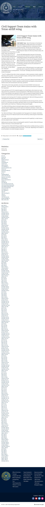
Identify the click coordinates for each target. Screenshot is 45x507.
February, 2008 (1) (4, 455)
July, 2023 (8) (3, 220)
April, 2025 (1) (4, 210)
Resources (27, 6)
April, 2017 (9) (4, 311)
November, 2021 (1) (5, 242)
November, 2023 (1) (5, 214)
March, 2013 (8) (4, 377)
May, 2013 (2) (4, 374)
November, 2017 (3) (5, 302)
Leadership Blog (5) (5, 174)
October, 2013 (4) (4, 367)
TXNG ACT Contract (16, 485)
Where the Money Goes (17, 477)
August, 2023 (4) (4, 218)
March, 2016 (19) (4, 329)
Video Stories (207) (5, 199)
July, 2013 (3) (3, 371)
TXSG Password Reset (17, 483)
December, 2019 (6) (5, 270)
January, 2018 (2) (4, 299)
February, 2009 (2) (4, 439)
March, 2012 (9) (4, 393)
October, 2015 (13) (4, 335)
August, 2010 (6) (4, 417)
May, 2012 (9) (4, 390)
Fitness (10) (3, 169)
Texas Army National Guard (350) (7, 185)
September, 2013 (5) (5, 369)
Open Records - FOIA (38, 475)
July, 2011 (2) (3, 403)
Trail (13, 481)
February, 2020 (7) (4, 268)
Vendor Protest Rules (28, 479)
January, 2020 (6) (4, 269)
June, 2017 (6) (4, 309)
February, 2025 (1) (4, 212)
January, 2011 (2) (4, 411)
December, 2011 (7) (5, 397)
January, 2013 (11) (4, 379)
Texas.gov (14, 474)
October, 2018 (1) (4, 289)
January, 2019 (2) (4, 285)
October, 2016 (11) (4, 319)
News (34, 6)
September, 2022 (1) (5, 232)
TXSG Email (36, 483)
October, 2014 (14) (4, 351)
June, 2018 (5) (4, 293)
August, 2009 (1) (4, 433)
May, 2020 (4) (4, 263)
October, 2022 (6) (4, 230)
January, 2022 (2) (4, 240)
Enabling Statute (27, 475)
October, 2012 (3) (4, 383)
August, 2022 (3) (4, 233)
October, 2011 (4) (4, 399)
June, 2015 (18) (4, 341)
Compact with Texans (17, 475)
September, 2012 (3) (5, 385)
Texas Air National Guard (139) (7, 183)
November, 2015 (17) (5, 334)
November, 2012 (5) (5, 382)
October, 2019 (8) (4, 273)
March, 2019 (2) (4, 282)
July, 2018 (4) (3, 291)
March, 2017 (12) (4, 313)
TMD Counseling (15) (5, 193)
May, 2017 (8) (4, 310)
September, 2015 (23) (5, 337)
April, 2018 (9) (4, 295)
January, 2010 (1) (4, 426)
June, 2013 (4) (4, 373)
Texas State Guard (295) (6, 187)
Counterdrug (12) (4, 162)
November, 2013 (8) (5, 366)
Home (14, 6)
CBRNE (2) (3, 161)
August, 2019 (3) (4, 275)
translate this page (39, 504)
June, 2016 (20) (4, 325)
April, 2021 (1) (4, 250)
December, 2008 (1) (5, 442)
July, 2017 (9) (3, 307)
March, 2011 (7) (4, 409)
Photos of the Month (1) (6, 179)
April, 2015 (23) (4, 343)
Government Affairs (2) (5, 170)
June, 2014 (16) (4, 357)
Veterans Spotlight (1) (5, 198)
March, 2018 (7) (4, 297)
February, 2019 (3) (4, 283)
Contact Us (41, 6)
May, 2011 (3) (4, 406)
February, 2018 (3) (4, 298)
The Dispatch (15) (4, 189)
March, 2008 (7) (4, 454)
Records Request (38, 474)
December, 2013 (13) (5, 365)
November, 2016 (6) (5, 318)
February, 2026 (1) (4, 206)
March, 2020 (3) (4, 266)
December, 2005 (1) (5, 461)
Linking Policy (15, 479)
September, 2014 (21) (5, 353)
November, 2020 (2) (5, 257)
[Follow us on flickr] (42, 498)
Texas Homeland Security (28, 472)
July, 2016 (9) (3, 323)
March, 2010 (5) (4, 423)
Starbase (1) (3, 181)
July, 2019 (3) (3, 277)
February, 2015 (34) (5, 346)
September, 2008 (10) (5, 446)
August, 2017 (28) (4, 306)
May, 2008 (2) (4, 451)
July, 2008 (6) (3, 449)
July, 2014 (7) (3, 355)
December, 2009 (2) (5, 427)
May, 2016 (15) (4, 326)
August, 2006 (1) (4, 459)
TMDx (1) (3, 194)
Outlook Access (37, 477)
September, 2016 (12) (5, 321)
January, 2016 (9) (4, 331)
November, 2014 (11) (5, 350)
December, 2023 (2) (5, 213)
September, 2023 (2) (5, 217)
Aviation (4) (3, 157)
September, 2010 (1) (5, 415)
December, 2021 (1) (5, 241)
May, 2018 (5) (4, 294)
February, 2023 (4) (4, 225)
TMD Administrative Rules (39, 481)
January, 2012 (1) (4, 395)
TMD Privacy (37, 479)
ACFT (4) (3, 155)
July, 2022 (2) (3, 234)
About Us (20, 6)
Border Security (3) (5, 159)
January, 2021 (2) (4, 254)
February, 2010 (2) (4, 425)
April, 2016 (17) (4, 327)
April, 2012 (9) (4, 391)
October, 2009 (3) (4, 430)
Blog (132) (3, 158)
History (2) (3, 171)
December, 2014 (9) (5, 349)
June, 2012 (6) (4, 389)
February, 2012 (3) (4, 394)
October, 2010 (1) (4, 414)
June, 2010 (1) (4, 419)
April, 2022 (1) (4, 237)
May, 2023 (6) (4, 222)
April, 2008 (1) (4, 453)
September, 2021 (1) (5, 245)
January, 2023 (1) (4, 226)
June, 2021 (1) (4, 248)
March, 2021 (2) (4, 252)
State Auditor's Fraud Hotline (28, 477)
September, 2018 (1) (5, 290)
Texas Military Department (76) (7, 186)
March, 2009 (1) (4, 438)
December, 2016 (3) (5, 317)
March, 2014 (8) (4, 361)
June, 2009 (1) (4, 434)
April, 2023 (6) (4, 224)
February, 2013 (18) (5, 378)
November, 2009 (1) (5, 429)
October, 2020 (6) (4, 258)
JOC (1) (2, 173)
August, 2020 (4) (4, 261)
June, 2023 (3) (4, 221)
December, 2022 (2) (5, 228)
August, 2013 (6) (4, 370)
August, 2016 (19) (4, 322)
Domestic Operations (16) (6, 167)
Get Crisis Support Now (18, 9)
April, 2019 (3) (4, 281)
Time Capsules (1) (4, 190)
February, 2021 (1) (4, 253)
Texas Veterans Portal (28, 474)
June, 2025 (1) (4, 208)
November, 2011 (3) (5, 398)
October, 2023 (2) (4, 216)
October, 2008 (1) (4, 445)
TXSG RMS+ (26, 481)
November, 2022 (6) (5, 229)
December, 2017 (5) (5, 301)
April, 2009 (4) (4, 437)
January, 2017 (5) (4, 315)
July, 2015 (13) (4, 339)
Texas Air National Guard (27, 135)
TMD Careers (15, 486)
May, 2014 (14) (4, 358)
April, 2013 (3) (4, 375)
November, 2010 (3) (5, 413)
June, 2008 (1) (4, 450)
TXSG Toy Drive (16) (5, 197)
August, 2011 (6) (4, 402)
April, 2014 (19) (4, 359)
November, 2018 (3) (5, 287)
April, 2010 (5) (4, 422)
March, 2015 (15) (4, 345)
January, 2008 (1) (4, 457)
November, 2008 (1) (5, 443)
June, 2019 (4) (4, 278)
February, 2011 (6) (4, 410)
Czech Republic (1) (4, 166)
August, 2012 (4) (4, 386)
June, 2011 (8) (4, 405)
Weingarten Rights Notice (39, 485)
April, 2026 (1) (4, 205)
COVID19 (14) (4, 163)
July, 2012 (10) (4, 387)
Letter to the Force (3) (5, 175)
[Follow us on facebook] (33, 498)
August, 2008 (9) (4, 447)
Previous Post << (5, 139)
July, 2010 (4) (3, 418)
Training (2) (3, 195)
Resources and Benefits (39, 472)
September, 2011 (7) (5, 401)
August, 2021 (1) (4, 246)
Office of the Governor (17, 472)
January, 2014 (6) (4, 363)
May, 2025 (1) (4, 209)
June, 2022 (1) (4, 236)
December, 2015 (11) (5, 333)
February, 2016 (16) (5, 330)
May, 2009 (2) (4, 435)
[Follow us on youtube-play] (36, 498)
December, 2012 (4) (5, 381)
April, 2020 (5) (4, 265)
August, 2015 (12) (4, 338)
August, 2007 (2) (4, 458)
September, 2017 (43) (5, 305)
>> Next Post (40, 139)
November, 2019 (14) (5, 271)
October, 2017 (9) (4, 303)
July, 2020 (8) (3, 262)
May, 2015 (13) (4, 342)
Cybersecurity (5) (4, 165)
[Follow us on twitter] (39, 498)
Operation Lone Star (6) (5, 177)
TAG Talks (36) (4, 182)
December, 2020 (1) (5, 256)
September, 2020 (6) (5, 260)
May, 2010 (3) (4, 421)
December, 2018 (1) (5, 286)
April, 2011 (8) (4, 407)
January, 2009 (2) (4, 441)
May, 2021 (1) (4, 249)
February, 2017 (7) (4, 314)
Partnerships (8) (4, 178)
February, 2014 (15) (5, 362)
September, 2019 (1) (5, 274)
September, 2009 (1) (5, 431)
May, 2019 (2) (4, 279)
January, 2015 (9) (4, 347)
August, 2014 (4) (4, 354)
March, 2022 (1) (4, 238)
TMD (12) (3, 191)
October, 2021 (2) (4, 244)
